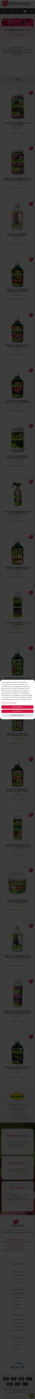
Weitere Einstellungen (8, 703)
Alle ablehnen (17, 711)
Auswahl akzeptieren (17, 715)
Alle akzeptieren (17, 707)
